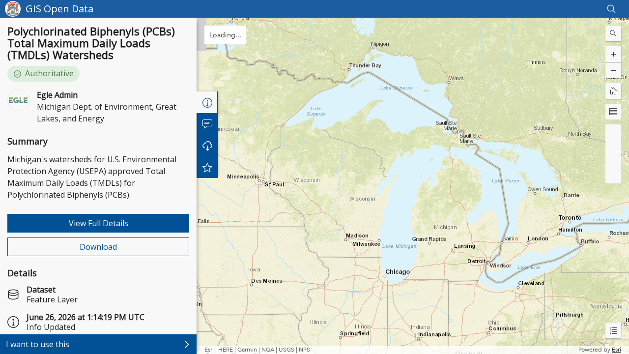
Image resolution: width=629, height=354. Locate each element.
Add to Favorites (207, 167)
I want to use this (37, 344)
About (207, 102)
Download (98, 246)
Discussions (207, 124)
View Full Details (98, 223)
